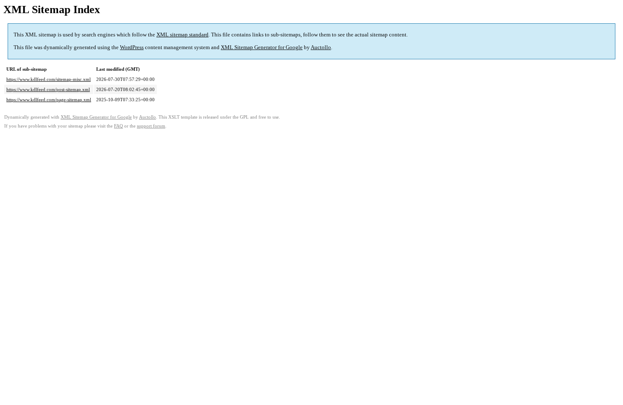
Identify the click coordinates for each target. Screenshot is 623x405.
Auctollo (321, 47)
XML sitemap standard (182, 34)
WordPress (132, 47)
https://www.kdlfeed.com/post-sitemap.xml (48, 89)
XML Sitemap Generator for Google (262, 47)
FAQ (118, 126)
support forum (151, 126)
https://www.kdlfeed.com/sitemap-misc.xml (48, 79)
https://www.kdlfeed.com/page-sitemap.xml (48, 99)
